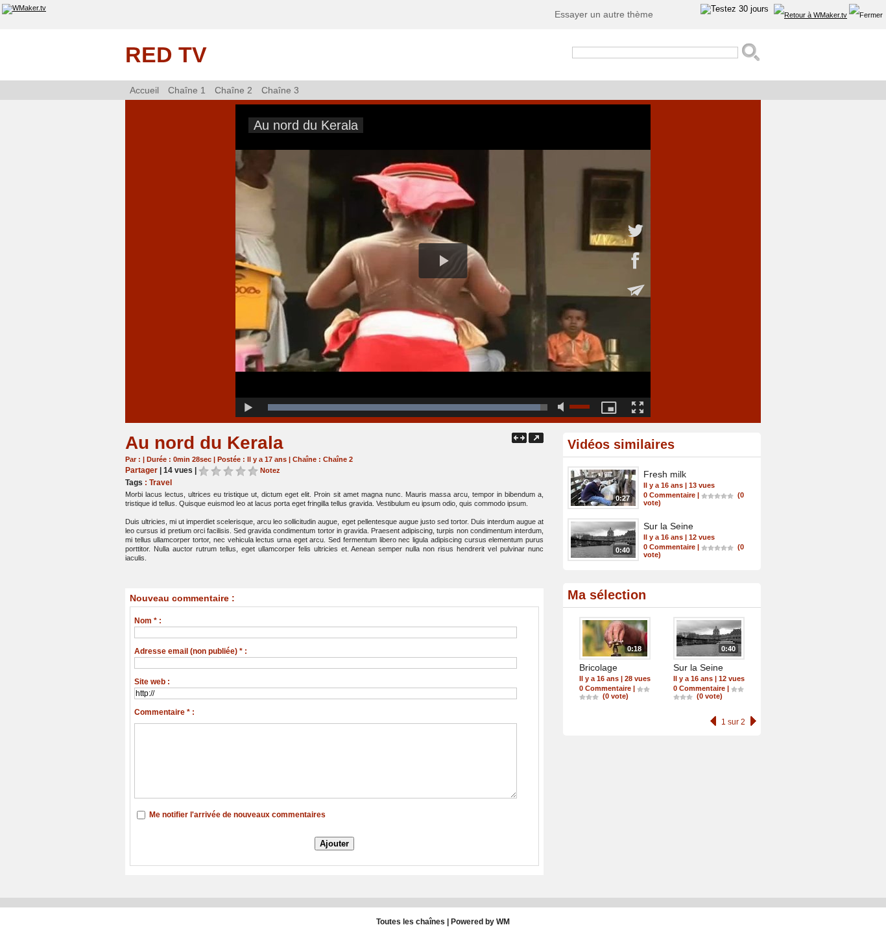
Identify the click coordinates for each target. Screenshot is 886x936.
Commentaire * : (164, 712)
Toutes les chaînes (410, 921)
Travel (160, 482)
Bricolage (598, 667)
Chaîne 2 (233, 90)
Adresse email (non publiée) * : (190, 651)
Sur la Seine (668, 526)
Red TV (166, 54)
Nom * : (148, 620)
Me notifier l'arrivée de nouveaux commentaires (237, 814)
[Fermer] (866, 15)
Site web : (152, 681)
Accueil (144, 90)
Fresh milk (664, 474)
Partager (141, 470)
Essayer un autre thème (604, 14)
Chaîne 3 (280, 90)
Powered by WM (480, 921)
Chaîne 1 (187, 90)
